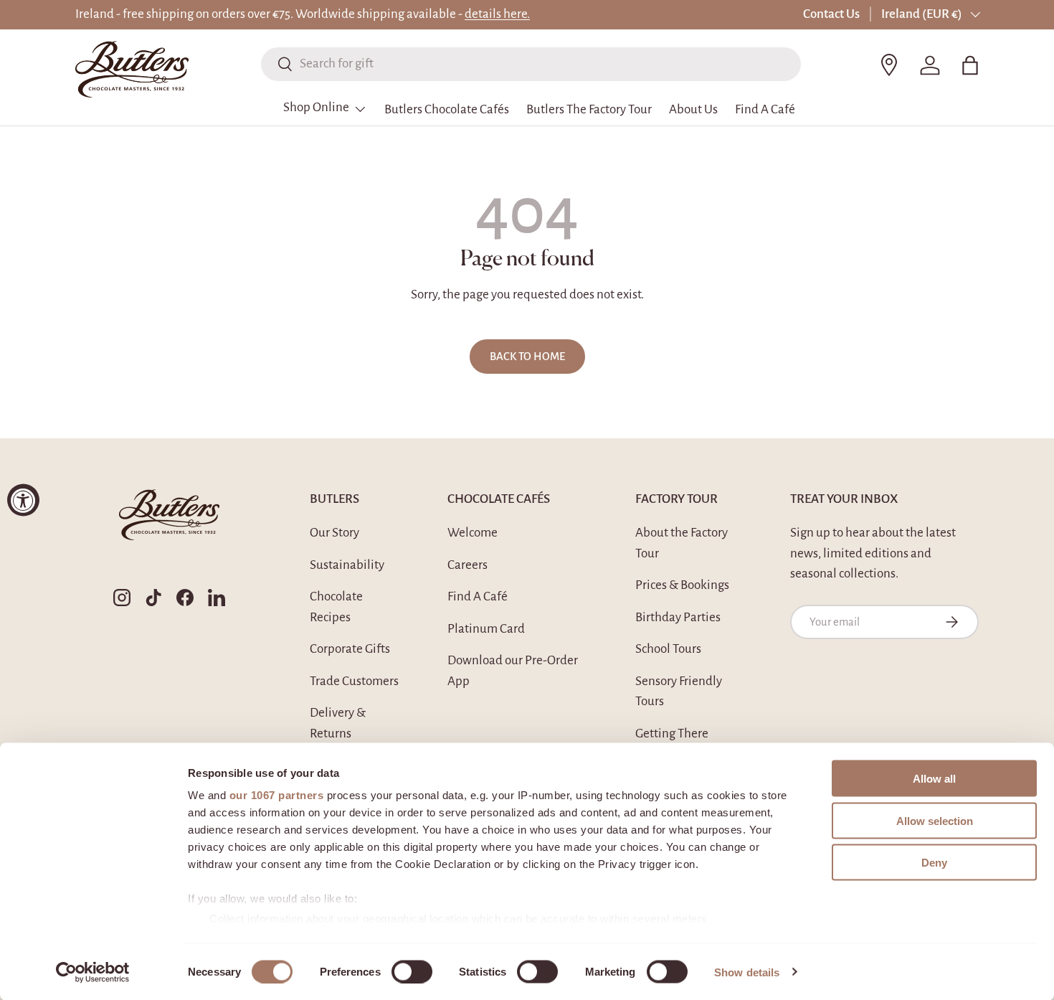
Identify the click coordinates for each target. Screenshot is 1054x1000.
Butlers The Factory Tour (589, 109)
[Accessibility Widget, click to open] (23, 500)
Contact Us (831, 14)
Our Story (334, 532)
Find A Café (765, 109)
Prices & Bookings (682, 585)
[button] (970, 65)
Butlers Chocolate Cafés (446, 109)
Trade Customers (354, 681)
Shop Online (316, 107)
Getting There (671, 733)
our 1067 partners (276, 795)
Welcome (472, 532)
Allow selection (934, 820)
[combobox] (531, 63)
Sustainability (347, 565)
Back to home (527, 356)
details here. (497, 14)
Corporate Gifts (350, 649)
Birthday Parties (678, 617)
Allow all (934, 779)
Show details (746, 972)
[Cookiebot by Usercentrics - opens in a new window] (93, 972)
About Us (693, 109)
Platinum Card (486, 629)
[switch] (411, 971)
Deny (934, 863)
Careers (467, 565)
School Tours (668, 649)
